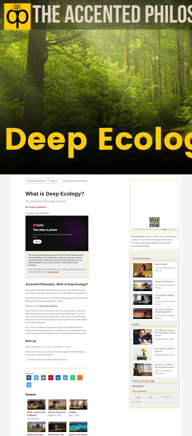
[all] (152, 381)
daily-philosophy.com (48, 305)
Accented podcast (36, 181)
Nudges (72, 412)
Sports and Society (78, 434)
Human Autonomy (57, 412)
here (165, 229)
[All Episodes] (137, 386)
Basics (54, 181)
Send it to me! (53, 272)
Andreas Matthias (37, 207)
